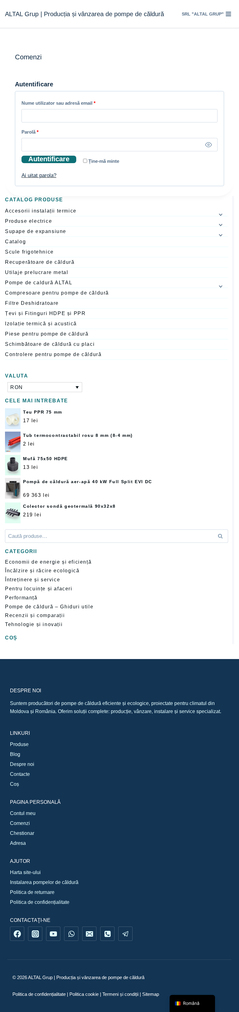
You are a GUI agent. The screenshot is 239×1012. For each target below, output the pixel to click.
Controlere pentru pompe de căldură (53, 354)
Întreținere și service (32, 579)
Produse (19, 744)
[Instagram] (35, 934)
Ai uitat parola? (38, 175)
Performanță (21, 597)
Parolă (42, 132)
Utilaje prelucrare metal (36, 272)
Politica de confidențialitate (39, 902)
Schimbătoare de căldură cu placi (50, 344)
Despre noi (22, 764)
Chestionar (22, 833)
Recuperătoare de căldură (39, 262)
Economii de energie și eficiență (48, 562)
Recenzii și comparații (35, 615)
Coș (14, 784)
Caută (222, 536)
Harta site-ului (25, 872)
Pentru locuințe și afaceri (39, 588)
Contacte (20, 774)
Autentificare (48, 159)
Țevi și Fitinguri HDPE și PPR (45, 313)
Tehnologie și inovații (34, 624)
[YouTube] (53, 934)
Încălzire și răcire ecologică (42, 570)
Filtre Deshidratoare (32, 303)
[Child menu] (220, 214)
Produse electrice (28, 221)
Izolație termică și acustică (41, 323)
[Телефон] (107, 934)
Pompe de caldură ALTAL (38, 282)
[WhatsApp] (71, 934)
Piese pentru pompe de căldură (46, 334)
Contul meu (22, 813)
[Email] (89, 934)
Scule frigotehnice (29, 251)
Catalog (15, 241)
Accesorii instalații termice (41, 210)
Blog (15, 754)
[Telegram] (125, 934)
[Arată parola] (208, 144)
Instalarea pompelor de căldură (44, 882)
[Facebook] (17, 934)
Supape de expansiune (35, 231)
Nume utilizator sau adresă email (70, 103)
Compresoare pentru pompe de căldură (57, 292)
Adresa (18, 843)
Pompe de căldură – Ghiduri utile (49, 606)
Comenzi (20, 823)
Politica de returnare (32, 892)
